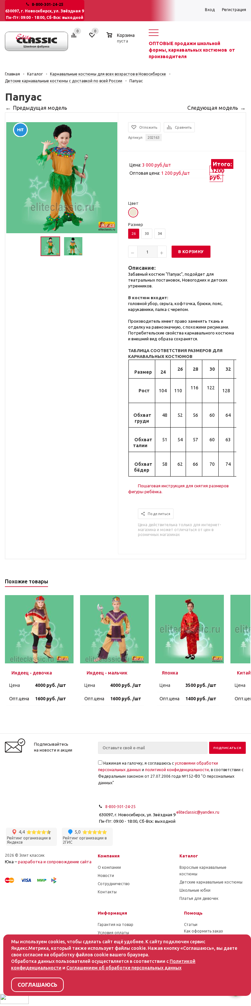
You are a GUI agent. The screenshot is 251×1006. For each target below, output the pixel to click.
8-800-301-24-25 (47, 4)
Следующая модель (212, 108)
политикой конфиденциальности (177, 770)
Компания (109, 855)
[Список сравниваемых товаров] (75, 37)
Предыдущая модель (40, 108)
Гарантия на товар (115, 924)
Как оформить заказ (203, 931)
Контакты (107, 892)
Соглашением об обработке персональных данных (123, 967)
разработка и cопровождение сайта (55, 861)
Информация (112, 913)
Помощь (193, 913)
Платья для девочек (198, 898)
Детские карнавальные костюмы (211, 882)
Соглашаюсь (37, 985)
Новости (106, 875)
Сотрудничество (114, 884)
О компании (109, 867)
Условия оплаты (113, 933)
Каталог (188, 855)
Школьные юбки (194, 890)
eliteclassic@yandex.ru (197, 812)
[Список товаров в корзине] (121, 39)
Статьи (190, 924)
